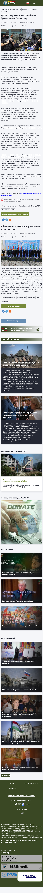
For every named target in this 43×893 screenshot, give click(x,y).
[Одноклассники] (10, 219)
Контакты (12, 788)
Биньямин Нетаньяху (9, 206)
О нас (12, 783)
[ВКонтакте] (3, 219)
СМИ (38, 298)
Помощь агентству (31, 783)
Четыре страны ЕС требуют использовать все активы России (20, 415)
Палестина (5, 210)
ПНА (13, 210)
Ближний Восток (14, 9)
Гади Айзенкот (24, 206)
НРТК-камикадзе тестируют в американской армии (21, 363)
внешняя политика (8, 298)
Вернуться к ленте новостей (21, 796)
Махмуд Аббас (36, 206)
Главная (4, 9)
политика (31, 298)
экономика (5, 301)
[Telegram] (6, 219)
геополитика (21, 298)
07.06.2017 (8, 22)
